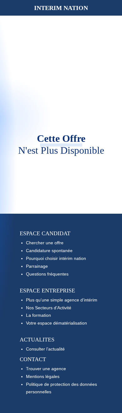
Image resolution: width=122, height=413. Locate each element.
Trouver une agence (46, 368)
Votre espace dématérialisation (56, 323)
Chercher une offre (45, 242)
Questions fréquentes (47, 273)
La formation (38, 315)
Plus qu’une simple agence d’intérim (61, 299)
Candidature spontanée (49, 250)
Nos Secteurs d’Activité (48, 307)
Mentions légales (42, 376)
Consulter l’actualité (45, 348)
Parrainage (37, 266)
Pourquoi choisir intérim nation (56, 258)
